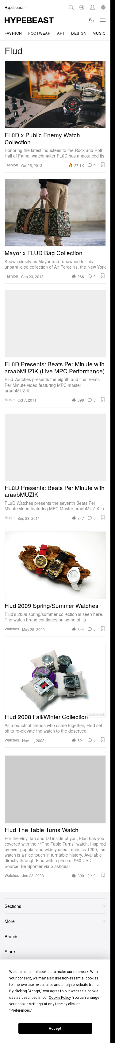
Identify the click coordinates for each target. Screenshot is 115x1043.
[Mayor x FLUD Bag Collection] (55, 212)
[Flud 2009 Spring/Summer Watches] (55, 565)
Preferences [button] (20, 1010)
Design (78, 33)
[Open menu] (103, 20)
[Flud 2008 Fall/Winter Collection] (55, 676)
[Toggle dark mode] (92, 20)
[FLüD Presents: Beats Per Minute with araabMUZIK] (55, 447)
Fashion (13, 33)
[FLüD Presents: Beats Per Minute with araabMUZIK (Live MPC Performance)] (55, 323)
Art (61, 33)
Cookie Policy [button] (60, 997)
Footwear (39, 33)
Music (99, 33)
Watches (12, 628)
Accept (55, 1028)
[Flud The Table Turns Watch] (55, 789)
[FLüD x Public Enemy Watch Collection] (55, 94)
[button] (103, 165)
